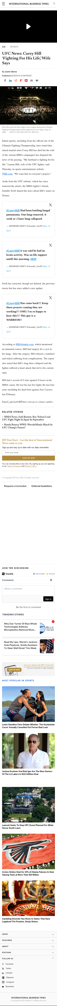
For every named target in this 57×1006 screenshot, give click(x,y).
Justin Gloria (11, 71)
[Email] (31, 80)
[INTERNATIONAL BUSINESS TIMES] (29, 4)
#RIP (33, 258)
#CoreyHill (13, 210)
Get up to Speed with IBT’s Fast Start (39, 665)
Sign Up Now (14, 670)
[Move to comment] (36, 80)
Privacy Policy (30, 466)
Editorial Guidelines (42, 486)
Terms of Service (14, 466)
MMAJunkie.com (24, 344)
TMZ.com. (7, 173)
